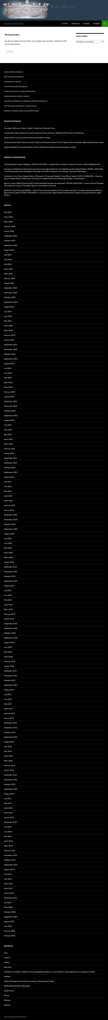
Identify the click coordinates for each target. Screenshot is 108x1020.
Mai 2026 (8, 212)
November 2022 (10, 406)
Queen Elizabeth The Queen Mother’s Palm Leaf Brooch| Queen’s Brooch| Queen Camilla (40, 147)
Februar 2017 (9, 713)
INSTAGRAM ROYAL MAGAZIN (17, 986)
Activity (65, 23)
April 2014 (8, 841)
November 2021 (10, 463)
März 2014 (8, 846)
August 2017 (9, 690)
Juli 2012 (7, 902)
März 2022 (8, 444)
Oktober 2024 (9, 297)
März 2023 (8, 387)
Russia (6, 995)
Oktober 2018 (9, 633)
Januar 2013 (9, 893)
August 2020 (9, 534)
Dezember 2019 (10, 567)
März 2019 (8, 609)
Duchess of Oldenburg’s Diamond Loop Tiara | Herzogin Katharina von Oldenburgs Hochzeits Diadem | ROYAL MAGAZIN (53, 169)
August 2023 (9, 363)
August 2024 (9, 307)
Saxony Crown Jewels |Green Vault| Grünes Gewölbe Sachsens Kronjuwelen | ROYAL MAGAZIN (43, 183)
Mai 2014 (8, 836)
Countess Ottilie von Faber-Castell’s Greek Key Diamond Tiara (29, 128)
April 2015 (8, 808)
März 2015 (8, 813)
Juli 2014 (7, 827)
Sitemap (7, 1000)
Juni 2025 (8, 259)
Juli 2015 (7, 798)
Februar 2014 (9, 850)
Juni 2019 (8, 595)
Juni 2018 (8, 647)
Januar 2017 (9, 718)
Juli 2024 (7, 311)
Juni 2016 (8, 746)
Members (96, 23)
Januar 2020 (9, 562)
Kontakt (86, 23)
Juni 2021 (8, 486)
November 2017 (10, 675)
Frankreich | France (12, 82)
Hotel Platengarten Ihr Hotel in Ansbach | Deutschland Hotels (29, 981)
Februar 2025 (9, 278)
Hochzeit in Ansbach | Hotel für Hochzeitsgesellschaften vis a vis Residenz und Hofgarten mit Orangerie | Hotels (49, 972)
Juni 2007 (8, 926)
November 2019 (10, 571)
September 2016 (10, 737)
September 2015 (10, 789)
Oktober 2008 (9, 912)
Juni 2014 (8, 831)
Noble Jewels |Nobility (13, 72)
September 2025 (10, 245)
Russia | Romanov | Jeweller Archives (19, 91)
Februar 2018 (9, 661)
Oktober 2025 (9, 240)
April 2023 (8, 382)
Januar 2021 (9, 510)
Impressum (76, 23)
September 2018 (10, 638)
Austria (7, 957)
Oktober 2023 (9, 354)
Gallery (7, 962)
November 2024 (10, 292)
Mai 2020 (8, 548)
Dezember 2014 (10, 822)
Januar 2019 (9, 619)
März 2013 (8, 888)
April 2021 (8, 496)
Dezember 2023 (10, 344)
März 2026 (8, 222)
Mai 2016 (8, 751)
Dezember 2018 (10, 623)
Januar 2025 (9, 283)
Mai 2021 (8, 491)
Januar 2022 (9, 453)
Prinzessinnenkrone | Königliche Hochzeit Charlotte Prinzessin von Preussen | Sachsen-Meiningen (46, 171)
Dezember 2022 (10, 401)
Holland (7, 976)
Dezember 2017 (10, 671)
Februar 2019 (9, 614)
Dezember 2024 (10, 288)
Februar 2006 (9, 931)
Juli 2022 (7, 425)
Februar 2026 (9, 226)
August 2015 (9, 794)
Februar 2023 (9, 392)
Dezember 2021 (10, 458)
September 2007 (10, 917)
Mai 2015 (8, 803)
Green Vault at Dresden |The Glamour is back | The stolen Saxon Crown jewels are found (54, 184)
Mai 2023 (8, 378)
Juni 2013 (8, 879)
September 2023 (10, 359)
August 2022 (9, 420)
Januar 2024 (9, 340)
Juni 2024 (8, 316)
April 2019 (8, 605)
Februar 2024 (9, 335)
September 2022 (10, 415)
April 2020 (8, 553)
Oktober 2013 (9, 860)
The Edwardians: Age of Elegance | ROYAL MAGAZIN (25, 164)
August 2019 (9, 586)
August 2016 (9, 742)
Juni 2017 (8, 699)
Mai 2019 (8, 600)
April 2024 (8, 326)
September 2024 (10, 302)
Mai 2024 (8, 321)
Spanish (7, 1005)
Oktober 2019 (9, 576)
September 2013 (10, 865)
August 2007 (9, 921)
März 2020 (8, 557)
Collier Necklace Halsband (15, 86)
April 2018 (8, 657)
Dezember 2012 (10, 898)
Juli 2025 (7, 255)
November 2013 (10, 855)
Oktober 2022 (9, 411)
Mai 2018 (8, 652)
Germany (7, 967)
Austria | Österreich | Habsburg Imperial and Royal (26, 101)
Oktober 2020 (9, 524)
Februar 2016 (9, 765)
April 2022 (8, 439)
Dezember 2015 (10, 775)
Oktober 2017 (9, 680)
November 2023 (10, 349)
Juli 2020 (7, 538)
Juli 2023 (7, 368)
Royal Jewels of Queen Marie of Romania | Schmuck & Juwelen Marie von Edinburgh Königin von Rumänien (53, 177)
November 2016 (10, 727)
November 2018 (10, 628)
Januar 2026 (9, 231)
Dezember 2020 (10, 515)
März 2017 (8, 709)
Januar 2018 (9, 666)
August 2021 (9, 477)
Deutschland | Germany (14, 77)
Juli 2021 (7, 482)
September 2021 (10, 472)
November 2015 (10, 779)
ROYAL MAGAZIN (13, 23)
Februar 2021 (9, 505)
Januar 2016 (9, 770)
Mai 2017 (8, 704)
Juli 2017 (7, 694)
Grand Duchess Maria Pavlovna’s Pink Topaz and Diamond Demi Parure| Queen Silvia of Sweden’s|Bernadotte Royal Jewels (54, 142)
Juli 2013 (7, 874)
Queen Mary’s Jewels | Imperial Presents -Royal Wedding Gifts (75, 164)
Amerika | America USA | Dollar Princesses (21, 111)
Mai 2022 (8, 434)
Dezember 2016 (10, 723)
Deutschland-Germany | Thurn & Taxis (20, 106)
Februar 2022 (9, 448)
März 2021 (8, 500)
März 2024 (8, 330)
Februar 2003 (9, 935)
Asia (6, 953)
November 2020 (10, 519)
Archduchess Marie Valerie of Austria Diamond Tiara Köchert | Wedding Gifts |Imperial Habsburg (44, 133)
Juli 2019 (7, 590)
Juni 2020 (8, 543)
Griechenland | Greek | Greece (17, 96)
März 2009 (8, 907)
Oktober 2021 (9, 467)
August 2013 (9, 869)
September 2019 (10, 581)
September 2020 (10, 529)
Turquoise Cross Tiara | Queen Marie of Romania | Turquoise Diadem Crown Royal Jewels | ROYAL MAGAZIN (48, 176)
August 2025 (9, 250)
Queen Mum (9, 991)
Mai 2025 (8, 264)
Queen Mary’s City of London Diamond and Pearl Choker (27, 137)
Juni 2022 (8, 430)
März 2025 (8, 274)
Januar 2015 (9, 817)
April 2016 (8, 756)
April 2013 (8, 883)
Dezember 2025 (10, 236)
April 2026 (8, 217)
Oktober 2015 (9, 784)
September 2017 (10, 685)
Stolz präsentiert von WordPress (15, 1017)
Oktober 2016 (9, 732)
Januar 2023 (9, 396)
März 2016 (8, 761)
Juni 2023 (8, 373)
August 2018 (9, 642)
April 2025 (8, 269)
